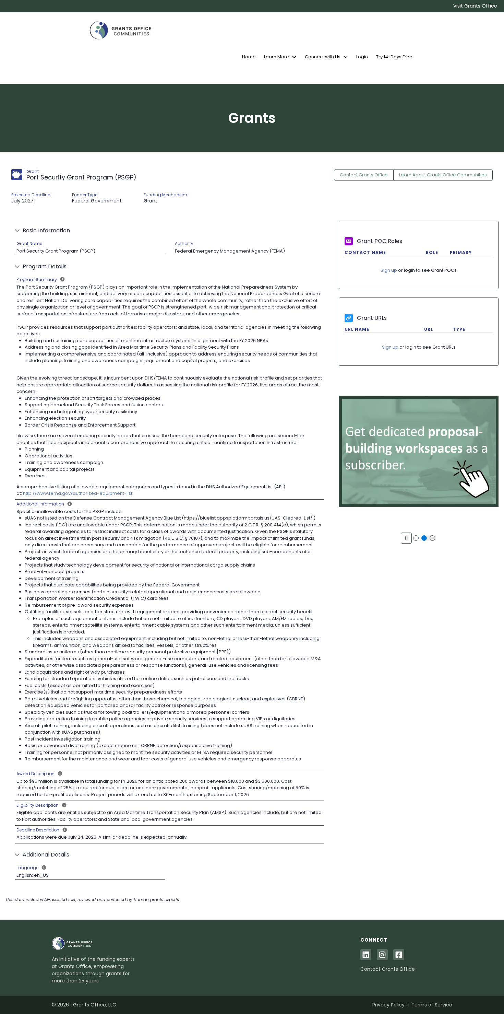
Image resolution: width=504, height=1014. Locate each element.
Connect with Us (322, 57)
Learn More (276, 57)
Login (362, 57)
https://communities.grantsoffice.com (418, 455)
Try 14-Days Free (394, 57)
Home (249, 57)
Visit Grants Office (475, 5)
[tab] (416, 538)
